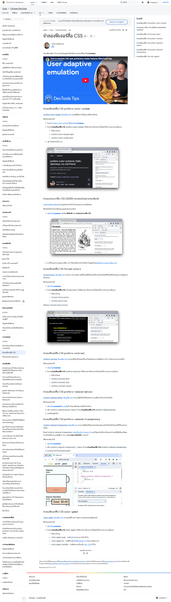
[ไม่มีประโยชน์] (126, 30)
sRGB (73, 537)
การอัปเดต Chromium (82, 580)
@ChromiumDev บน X (131, 580)
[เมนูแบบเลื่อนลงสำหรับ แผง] (43, 13)
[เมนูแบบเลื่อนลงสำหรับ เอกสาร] (37, 2)
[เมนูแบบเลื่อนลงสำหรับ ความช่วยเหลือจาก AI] (34, 13)
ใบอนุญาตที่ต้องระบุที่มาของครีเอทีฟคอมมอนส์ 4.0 (72, 561)
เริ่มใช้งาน (14, 13)
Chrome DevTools (18, 8)
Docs (4, 8)
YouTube (126, 583)
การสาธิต (65, 406)
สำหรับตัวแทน (74, 13)
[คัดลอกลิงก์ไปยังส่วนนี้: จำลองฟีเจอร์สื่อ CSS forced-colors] (83, 269)
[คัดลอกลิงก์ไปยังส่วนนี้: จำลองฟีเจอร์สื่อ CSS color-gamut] (80, 512)
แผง (40, 13)
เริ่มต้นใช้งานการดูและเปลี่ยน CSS (106, 263)
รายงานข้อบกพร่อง (34, 580)
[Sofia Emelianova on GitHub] (53, 47)
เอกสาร (33, 2)
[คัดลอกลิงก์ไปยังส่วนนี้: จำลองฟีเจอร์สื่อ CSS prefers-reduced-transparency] (102, 419)
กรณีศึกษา (44, 2)
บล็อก (52, 2)
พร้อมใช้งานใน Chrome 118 (82, 432)
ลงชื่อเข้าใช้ (165, 2)
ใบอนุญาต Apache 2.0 (109, 561)
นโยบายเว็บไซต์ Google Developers (59, 563)
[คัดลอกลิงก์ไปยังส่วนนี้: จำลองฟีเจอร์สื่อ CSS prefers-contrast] (87, 353)
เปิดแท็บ (77, 123)
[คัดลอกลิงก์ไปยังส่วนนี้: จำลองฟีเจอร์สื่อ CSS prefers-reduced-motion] (94, 392)
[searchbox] (13, 19)
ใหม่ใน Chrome (62, 2)
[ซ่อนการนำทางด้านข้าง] (24, 598)
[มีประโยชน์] (123, 30)
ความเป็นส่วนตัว (41, 598)
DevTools (5, 13)
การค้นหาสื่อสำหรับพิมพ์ (50, 205)
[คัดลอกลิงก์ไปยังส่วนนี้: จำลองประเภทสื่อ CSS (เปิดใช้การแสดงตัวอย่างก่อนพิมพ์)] (101, 199)
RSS (125, 589)
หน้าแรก (45, 30)
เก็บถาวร (78, 586)
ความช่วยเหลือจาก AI (26, 13)
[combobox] (129, 2)
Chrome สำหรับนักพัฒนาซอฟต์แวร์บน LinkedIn (138, 586)
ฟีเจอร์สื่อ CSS (57, 115)
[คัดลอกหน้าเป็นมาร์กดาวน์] (91, 36)
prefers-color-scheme (60, 123)
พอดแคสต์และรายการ (82, 589)
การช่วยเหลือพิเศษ (61, 13)
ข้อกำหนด (32, 598)
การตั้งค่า (50, 13)
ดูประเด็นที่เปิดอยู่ (34, 583)
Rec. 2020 (88, 545)
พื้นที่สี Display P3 (80, 541)
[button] (13, 259)
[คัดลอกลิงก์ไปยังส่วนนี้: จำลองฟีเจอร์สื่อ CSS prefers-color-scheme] (92, 109)
